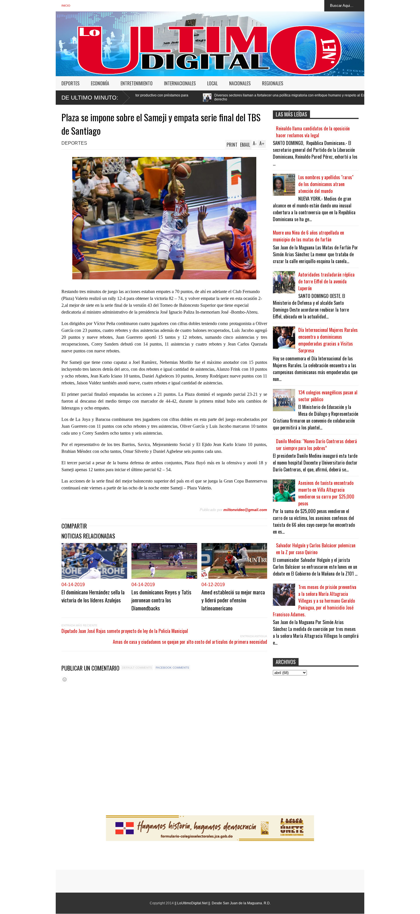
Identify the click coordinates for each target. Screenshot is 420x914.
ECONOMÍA (100, 83)
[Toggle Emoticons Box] (64, 679)
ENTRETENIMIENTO (137, 83)
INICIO (65, 5)
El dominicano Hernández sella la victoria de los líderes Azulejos (93, 596)
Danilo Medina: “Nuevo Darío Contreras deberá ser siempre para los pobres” (316, 444)
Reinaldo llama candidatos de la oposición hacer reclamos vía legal (313, 132)
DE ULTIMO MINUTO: (89, 97)
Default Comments (137, 667)
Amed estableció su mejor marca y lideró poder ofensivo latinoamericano (233, 600)
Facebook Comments (172, 667)
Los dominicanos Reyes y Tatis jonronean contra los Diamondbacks (161, 600)
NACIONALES (240, 83)
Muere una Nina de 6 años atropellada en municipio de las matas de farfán (308, 236)
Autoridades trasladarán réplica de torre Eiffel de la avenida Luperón (326, 281)
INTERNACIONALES (180, 83)
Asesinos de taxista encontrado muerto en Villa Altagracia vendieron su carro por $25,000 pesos (326, 493)
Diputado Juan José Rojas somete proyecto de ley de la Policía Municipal (124, 631)
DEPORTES (70, 83)
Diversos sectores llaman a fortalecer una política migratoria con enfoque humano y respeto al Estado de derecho (225, 97)
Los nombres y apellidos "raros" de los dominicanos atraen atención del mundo (325, 184)
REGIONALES (272, 83)
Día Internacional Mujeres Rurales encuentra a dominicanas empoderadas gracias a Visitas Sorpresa (328, 340)
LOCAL (212, 83)
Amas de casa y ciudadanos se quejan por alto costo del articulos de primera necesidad (190, 641)
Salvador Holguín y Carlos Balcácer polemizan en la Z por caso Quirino (315, 549)
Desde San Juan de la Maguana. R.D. (241, 903)
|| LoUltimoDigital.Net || (192, 903)
